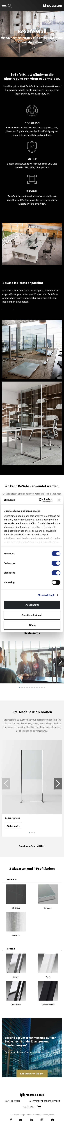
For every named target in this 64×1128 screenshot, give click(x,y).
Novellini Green (12, 1101)
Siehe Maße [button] (13, 825)
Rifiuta (32, 625)
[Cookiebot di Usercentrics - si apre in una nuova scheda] (40, 500)
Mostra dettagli (46, 595)
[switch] (56, 563)
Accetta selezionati (32, 615)
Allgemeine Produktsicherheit (45, 1101)
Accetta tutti (32, 605)
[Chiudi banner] (59, 500)
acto (51, 1114)
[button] (19, 687)
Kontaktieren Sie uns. (32, 1073)
